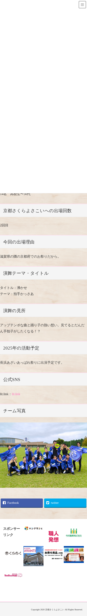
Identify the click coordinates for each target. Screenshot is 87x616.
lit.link (16, 394)
